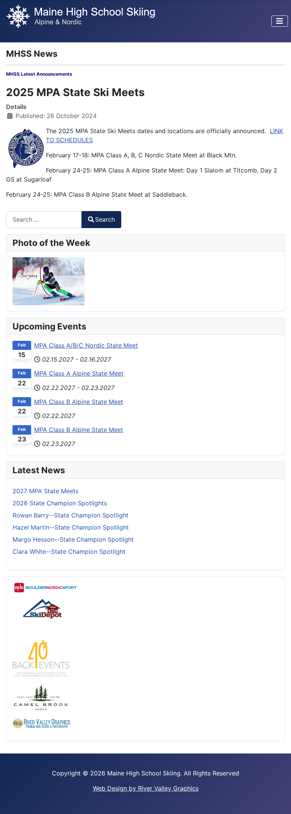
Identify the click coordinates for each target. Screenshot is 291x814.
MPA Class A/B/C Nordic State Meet (86, 345)
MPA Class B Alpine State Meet (78, 401)
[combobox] (44, 219)
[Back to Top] (278, 800)
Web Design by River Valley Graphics (146, 788)
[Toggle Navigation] (279, 21)
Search (105, 219)
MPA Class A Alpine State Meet (79, 373)
